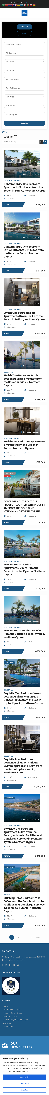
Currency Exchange (11, 1009)
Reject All (25, 1090)
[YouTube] (21, 2)
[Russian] (31, 5)
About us (7, 1023)
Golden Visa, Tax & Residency (15, 1020)
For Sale (24, 27)
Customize (24, 1083)
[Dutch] (9, 5)
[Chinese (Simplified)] (6, 5)
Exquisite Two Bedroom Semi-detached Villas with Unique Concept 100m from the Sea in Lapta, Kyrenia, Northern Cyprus (23, 698)
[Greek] (21, 5)
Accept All (24, 1077)
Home (5, 1006)
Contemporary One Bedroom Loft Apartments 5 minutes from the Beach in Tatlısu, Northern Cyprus (24, 251)
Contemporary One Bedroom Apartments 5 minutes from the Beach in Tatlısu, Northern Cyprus (24, 187)
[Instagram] (11, 2)
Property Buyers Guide (12, 1013)
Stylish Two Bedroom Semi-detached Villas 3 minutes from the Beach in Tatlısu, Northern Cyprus (23, 380)
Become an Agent (11, 1016)
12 (32, 937)
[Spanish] (34, 5)
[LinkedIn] (14, 2)
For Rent (24, 33)
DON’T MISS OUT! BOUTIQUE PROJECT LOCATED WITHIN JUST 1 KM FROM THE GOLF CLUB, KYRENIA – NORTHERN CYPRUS (24, 506)
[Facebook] (2, 965)
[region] (24, 1074)
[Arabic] (3, 5)
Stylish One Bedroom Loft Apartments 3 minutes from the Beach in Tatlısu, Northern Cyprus (24, 316)
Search (24, 123)
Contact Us (8, 1026)
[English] (12, 5)
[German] (18, 5)
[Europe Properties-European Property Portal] (24, 13)
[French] (15, 5)
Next (38, 937)
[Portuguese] (28, 5)
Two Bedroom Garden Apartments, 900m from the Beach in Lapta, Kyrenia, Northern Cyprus (24, 569)
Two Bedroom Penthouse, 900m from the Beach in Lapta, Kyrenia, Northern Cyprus (24, 634)
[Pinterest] (18, 2)
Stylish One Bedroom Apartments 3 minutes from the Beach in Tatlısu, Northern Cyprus (24, 445)
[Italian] (25, 5)
